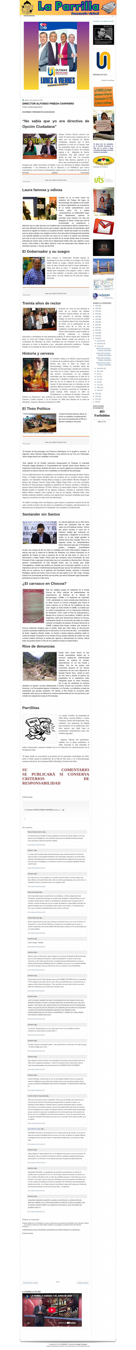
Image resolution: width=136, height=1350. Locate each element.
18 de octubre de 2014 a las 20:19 (36, 886)
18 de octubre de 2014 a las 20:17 (36, 868)
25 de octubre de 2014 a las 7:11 (36, 1211)
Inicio (57, 1282)
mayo (98, 379)
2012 (96, 396)
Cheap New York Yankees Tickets (67, 1346)
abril (98, 382)
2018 (96, 327)
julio (98, 374)
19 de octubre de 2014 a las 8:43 (36, 1051)
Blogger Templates (81, 1344)
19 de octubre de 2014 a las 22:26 (36, 1162)
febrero (99, 387)
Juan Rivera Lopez (34, 1129)
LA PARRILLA (64, 1344)
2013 (96, 393)
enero (98, 390)
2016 (96, 333)
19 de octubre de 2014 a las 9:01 (36, 1090)
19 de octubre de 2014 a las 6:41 (36, 970)
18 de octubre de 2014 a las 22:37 (36, 946)
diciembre (100, 341)
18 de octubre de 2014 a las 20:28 (36, 912)
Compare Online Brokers (52, 1346)
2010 (96, 402)
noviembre (100, 343)
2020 (96, 322)
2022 (96, 316)
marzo (99, 385)
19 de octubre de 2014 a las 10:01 (36, 1123)
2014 (96, 338)
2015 (96, 335)
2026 (96, 305)
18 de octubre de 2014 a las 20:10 (36, 844)
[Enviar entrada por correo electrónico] (63, 810)
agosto (99, 371)
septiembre (100, 368)
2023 (96, 314)
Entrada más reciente (30, 1283)
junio (98, 376)
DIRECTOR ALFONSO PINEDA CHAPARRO (48, 103)
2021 (96, 319)
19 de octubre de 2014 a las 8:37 (36, 1035)
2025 (96, 308)
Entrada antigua (83, 1283)
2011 (96, 399)
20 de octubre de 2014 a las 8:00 (36, 1190)
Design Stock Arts (85, 1346)
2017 (96, 330)
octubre (99, 346)
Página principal (29, 15)
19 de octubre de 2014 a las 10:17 (36, 1144)
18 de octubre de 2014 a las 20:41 (36, 933)
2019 (96, 325)
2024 (96, 311)
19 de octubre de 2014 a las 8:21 (36, 990)
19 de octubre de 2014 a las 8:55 (36, 1069)
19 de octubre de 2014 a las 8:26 (36, 1019)
